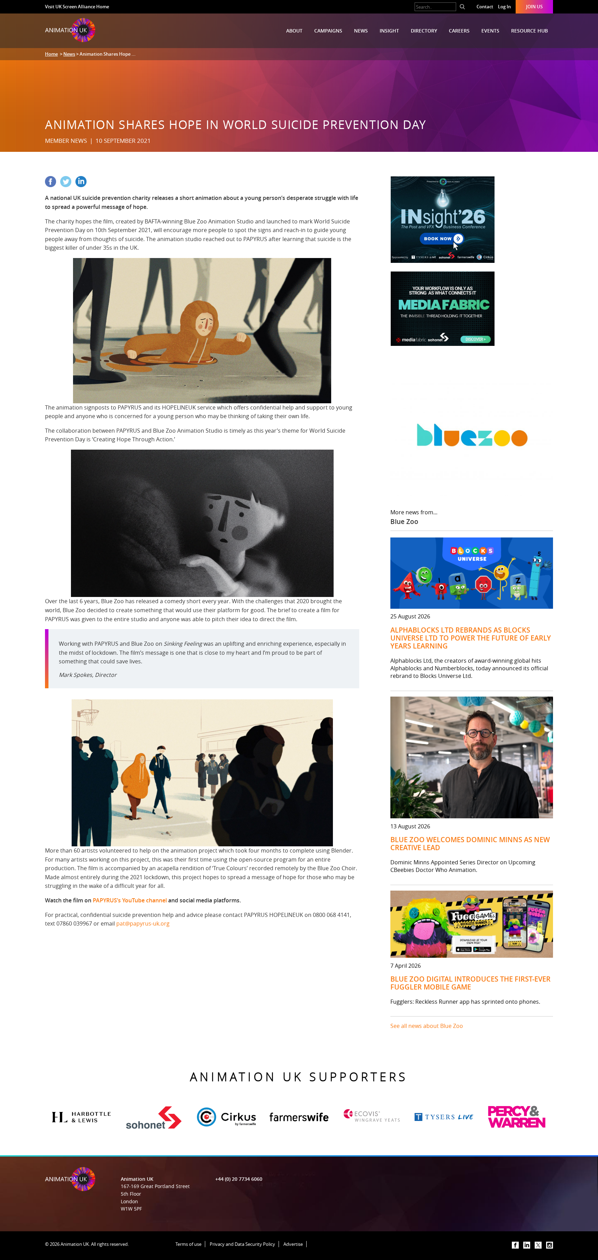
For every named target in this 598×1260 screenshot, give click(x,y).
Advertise (293, 1244)
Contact (485, 6)
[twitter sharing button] (67, 185)
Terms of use (188, 1244)
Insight (389, 30)
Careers (459, 30)
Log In (504, 6)
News (361, 30)
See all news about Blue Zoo (426, 1026)
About (294, 30)
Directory (424, 30)
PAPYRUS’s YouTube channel (130, 900)
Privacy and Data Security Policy (242, 1244)
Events (490, 30)
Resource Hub (529, 30)
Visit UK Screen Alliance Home (77, 6)
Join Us (534, 6)
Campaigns (328, 30)
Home (51, 54)
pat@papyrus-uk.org (143, 923)
